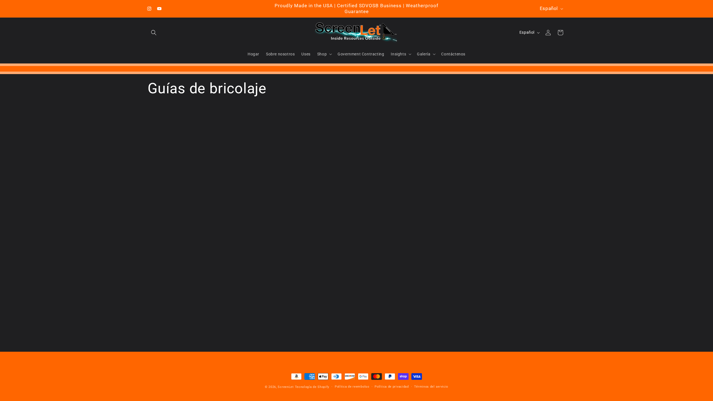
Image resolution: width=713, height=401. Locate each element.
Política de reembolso (352, 386)
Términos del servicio (431, 386)
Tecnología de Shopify (312, 387)
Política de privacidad (392, 386)
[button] (154, 32)
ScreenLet (286, 387)
